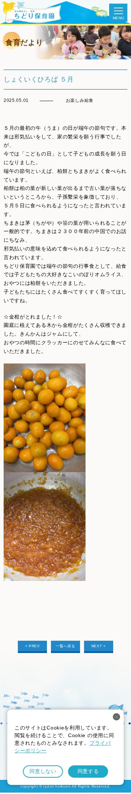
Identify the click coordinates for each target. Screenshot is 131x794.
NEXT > (98, 646)
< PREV (32, 646)
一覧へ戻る (65, 646)
